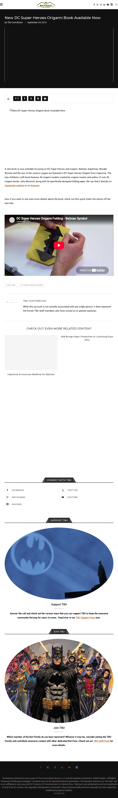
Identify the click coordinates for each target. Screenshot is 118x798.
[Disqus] (59, 420)
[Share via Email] (45, 98)
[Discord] (111, 4)
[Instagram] (101, 4)
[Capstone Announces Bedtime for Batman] (31, 352)
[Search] (116, 4)
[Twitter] (97, 4)
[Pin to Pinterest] (38, 98)
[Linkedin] (104, 4)
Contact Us (59, 793)
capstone (11, 285)
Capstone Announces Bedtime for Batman (31, 374)
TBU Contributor (15, 22)
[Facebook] (94, 4)
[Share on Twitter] (31, 98)
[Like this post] (18, 98)
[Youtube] (108, 4)
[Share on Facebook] (24, 98)
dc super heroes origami (32, 285)
